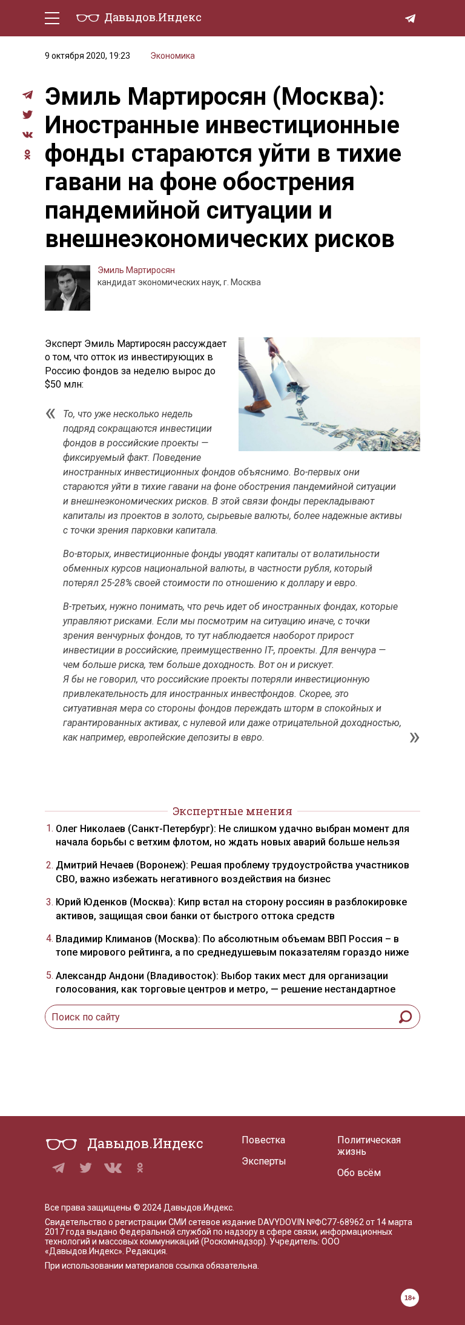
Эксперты (264, 1161)
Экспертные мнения (232, 811)
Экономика (172, 56)
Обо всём (359, 1172)
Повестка (263, 1140)
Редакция (146, 1251)
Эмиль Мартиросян (136, 270)
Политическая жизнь (369, 1145)
